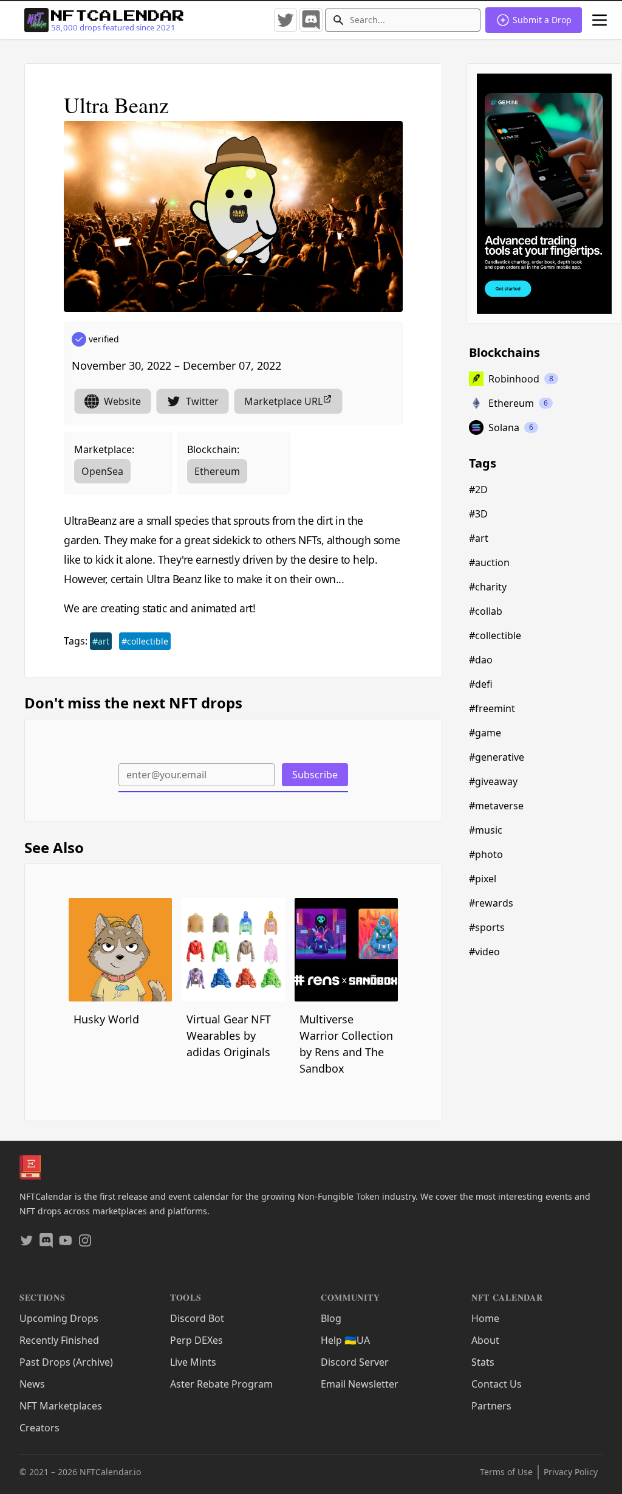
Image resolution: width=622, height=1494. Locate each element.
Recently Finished (59, 1340)
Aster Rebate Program (221, 1384)
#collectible (144, 641)
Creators (39, 1427)
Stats (482, 1362)
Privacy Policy (571, 1472)
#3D (478, 513)
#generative (496, 757)
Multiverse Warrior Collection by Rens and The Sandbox (346, 1044)
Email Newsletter (359, 1384)
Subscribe (315, 774)
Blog (331, 1318)
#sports (487, 927)
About (485, 1340)
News (32, 1384)
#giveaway (493, 781)
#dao (481, 659)
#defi (481, 684)
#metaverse (496, 805)
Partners (491, 1406)
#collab (485, 611)
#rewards (491, 903)
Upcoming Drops (58, 1318)
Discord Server (355, 1362)
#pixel (482, 878)
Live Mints (193, 1362)
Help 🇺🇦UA (345, 1340)
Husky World (106, 1019)
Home (485, 1318)
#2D (478, 489)
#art (100, 641)
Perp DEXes (196, 1340)
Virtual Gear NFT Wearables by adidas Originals (228, 1035)
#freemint (492, 708)
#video (484, 951)
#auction (489, 562)
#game (485, 732)
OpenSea (102, 471)
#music (485, 830)
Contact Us (496, 1384)
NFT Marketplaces (60, 1406)
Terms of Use (506, 1472)
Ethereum (217, 471)
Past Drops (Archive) (66, 1362)
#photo (486, 854)
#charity (488, 586)
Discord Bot (197, 1318)
